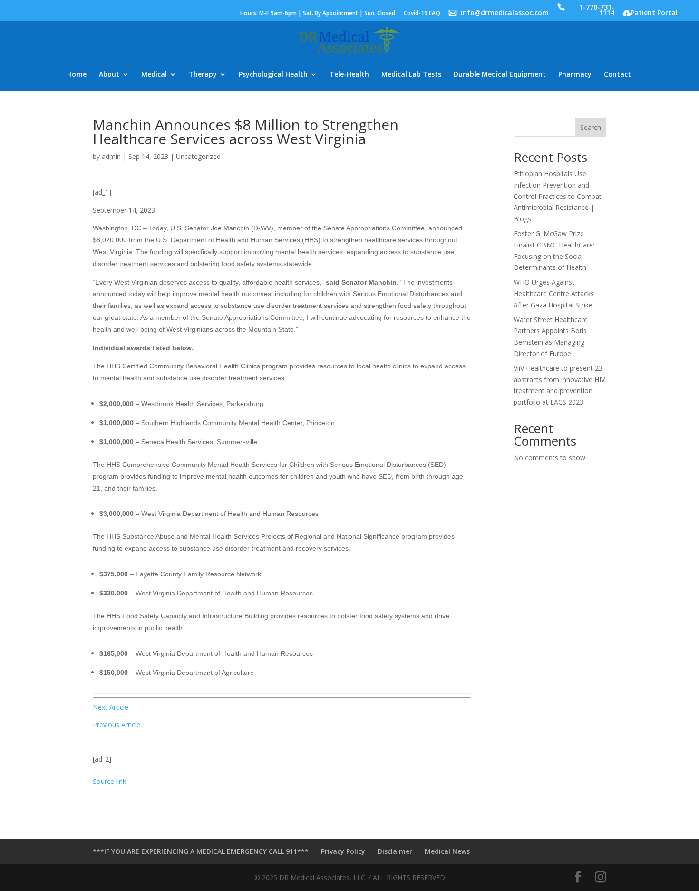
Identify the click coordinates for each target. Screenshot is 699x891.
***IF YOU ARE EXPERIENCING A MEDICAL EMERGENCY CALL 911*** (201, 851)
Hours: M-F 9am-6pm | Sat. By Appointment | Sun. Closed (317, 13)
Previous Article (116, 724)
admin (111, 156)
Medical (154, 75)
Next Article (110, 707)
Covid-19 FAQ (422, 13)
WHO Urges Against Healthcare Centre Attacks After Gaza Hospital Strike (554, 293)
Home (77, 75)
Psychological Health (273, 75)
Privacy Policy (343, 851)
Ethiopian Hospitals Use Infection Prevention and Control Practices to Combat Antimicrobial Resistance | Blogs (558, 196)
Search (590, 127)
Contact (617, 75)
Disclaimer (395, 851)
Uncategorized (198, 156)
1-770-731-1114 (596, 10)
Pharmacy (575, 75)
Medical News (447, 851)
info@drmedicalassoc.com (505, 13)
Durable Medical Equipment (500, 75)
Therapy (203, 75)
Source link (109, 781)
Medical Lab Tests (411, 75)
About (109, 75)
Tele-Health (349, 75)
